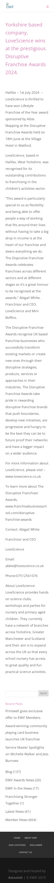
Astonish (15, 877)
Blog (8, 771)
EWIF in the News (18, 788)
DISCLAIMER (36, 845)
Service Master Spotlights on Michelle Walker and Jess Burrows (26, 754)
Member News (16, 819)
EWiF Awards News (19, 780)
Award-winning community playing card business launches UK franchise (26, 732)
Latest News (14, 811)
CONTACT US (25, 852)
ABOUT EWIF (30, 837)
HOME (17, 837)
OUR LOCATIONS (17, 845)
